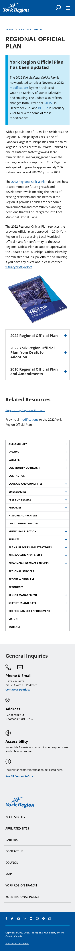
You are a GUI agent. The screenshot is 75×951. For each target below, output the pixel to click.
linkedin (25, 918)
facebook (6, 918)
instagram (37, 918)
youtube (18, 918)
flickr (31, 918)
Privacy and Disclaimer (17, 943)
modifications (19, 88)
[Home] (16, 8)
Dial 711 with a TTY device (21, 685)
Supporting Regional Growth (25, 410)
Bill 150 (48, 103)
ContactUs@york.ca (17, 689)
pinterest (43, 918)
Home (9, 29)
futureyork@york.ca (18, 267)
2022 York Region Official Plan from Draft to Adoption (32, 352)
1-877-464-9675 (14, 681)
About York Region (30, 29)
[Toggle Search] (58, 7)
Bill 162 (43, 108)
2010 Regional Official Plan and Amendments (34, 371)
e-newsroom (49, 918)
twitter (12, 918)
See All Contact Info (17, 776)
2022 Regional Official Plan (29, 182)
